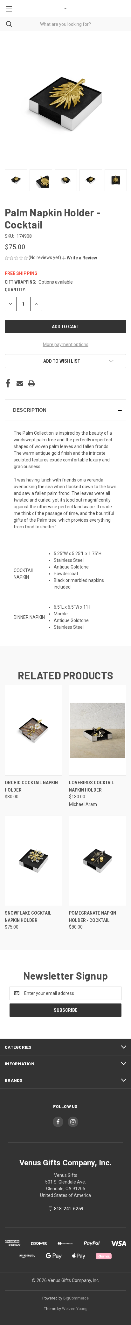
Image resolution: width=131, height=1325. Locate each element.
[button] (79, 257)
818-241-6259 (68, 1209)
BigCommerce (76, 1298)
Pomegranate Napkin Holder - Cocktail (92, 916)
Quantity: (15, 289)
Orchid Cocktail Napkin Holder (31, 786)
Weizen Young (74, 1309)
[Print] (31, 383)
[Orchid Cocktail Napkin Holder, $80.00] (33, 730)
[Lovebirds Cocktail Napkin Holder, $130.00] (97, 730)
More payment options (65, 344)
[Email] (20, 383)
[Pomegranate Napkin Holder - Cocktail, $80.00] (97, 860)
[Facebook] (8, 383)
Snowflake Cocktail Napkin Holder (28, 916)
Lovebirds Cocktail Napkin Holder (91, 786)
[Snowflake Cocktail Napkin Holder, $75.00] (33, 860)
